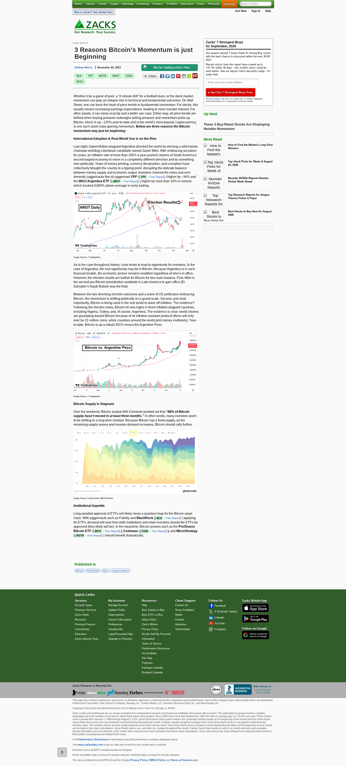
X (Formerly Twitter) (225, 611)
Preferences (115, 624)
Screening (142, 3)
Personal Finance (85, 624)
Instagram (220, 629)
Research (80, 619)
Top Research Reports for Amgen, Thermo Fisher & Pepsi (249, 196)
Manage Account (118, 605)
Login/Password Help (120, 633)
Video (200, 3)
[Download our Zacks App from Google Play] (255, 618)
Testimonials (182, 629)
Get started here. (94, 12)
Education (187, 3)
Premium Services (85, 609)
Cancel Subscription (120, 619)
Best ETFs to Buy (152, 614)
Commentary (82, 629)
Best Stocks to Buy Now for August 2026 (250, 213)
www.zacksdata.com (90, 744)
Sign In (255, 10)
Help (268, 10)
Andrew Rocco (83, 67)
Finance (157, 3)
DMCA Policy (157, 760)
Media (178, 614)
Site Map (147, 658)
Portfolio (172, 3)
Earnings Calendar (152, 667)
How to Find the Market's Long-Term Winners (250, 146)
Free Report (156, 176)
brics (105, 570)
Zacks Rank (82, 614)
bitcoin (79, 570)
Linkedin (219, 617)
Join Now (240, 10)
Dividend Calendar (152, 672)
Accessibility (149, 653)
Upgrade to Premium (120, 638)
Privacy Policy (213, 99)
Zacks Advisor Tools (87, 638)
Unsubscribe (115, 629)
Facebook (220, 605)
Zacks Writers (150, 624)
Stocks (90, 3)
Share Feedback (184, 609)
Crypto (114, 3)
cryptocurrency (120, 570)
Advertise (180, 624)
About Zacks (149, 619)
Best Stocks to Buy (153, 609)
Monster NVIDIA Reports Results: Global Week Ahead (248, 180)
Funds (102, 3)
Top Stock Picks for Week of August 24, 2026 (250, 163)
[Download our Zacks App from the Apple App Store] (255, 611)
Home (78, 3)
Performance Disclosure (156, 648)
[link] (95, 27)
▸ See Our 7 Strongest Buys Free (230, 92)
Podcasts (214, 3)
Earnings (128, 3)
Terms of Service (152, 643)
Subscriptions (116, 614)
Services (231, 3)
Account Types (83, 605)
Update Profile (116, 609)
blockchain (93, 570)
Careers (179, 619)
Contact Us (181, 605)
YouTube (219, 623)
